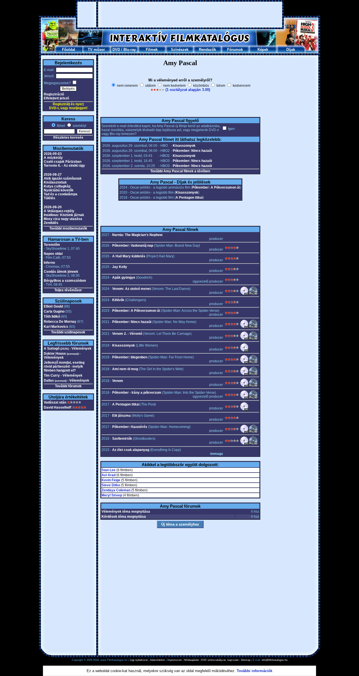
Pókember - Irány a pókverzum (136, 393)
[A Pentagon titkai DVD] (244, 410)
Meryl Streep (112, 495)
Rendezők (207, 49)
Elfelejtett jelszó (56, 98)
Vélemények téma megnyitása (126, 512)
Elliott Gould (53, 306)
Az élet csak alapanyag (130, 450)
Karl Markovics (56, 327)
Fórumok (235, 49)
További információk (254, 671)
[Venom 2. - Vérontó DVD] (244, 339)
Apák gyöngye (123, 277)
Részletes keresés (68, 137)
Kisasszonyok (184, 146)
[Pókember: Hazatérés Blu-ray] (253, 432)
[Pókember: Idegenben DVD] (244, 363)
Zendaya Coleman (116, 490)
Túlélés (49, 198)
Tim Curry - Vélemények (63, 375)
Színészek (179, 49)
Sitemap (245, 660)
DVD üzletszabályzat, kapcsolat (220, 660)
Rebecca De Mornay (60, 322)
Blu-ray (129, 49)
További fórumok (68, 386)
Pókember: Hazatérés (129, 427)
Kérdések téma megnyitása (124, 517)
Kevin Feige (111, 480)
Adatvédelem (157, 660)
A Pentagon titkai (189, 198)
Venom (117, 381)
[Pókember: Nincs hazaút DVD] (244, 327)
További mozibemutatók (68, 228)
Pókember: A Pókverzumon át (216, 187)
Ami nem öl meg (125, 369)
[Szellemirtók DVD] (244, 444)
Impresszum (174, 660)
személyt (79, 126)
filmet (60, 126)
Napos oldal (53, 254)
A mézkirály (53, 158)
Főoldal (68, 49)
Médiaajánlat (191, 660)
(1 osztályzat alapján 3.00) (187, 90)
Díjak (290, 49)
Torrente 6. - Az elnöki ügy (64, 166)
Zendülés (51, 223)
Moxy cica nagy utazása (63, 219)
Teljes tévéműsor (68, 290)
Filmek (152, 49)
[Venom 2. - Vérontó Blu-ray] (253, 339)
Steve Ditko (111, 485)
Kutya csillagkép (57, 186)
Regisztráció (54, 94)
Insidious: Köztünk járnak (64, 215)
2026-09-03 (53, 154)
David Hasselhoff (57, 407)
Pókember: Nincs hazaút (192, 151)
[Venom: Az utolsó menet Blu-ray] (253, 294)
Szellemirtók (122, 439)
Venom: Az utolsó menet (131, 289)
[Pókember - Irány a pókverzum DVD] (244, 398)
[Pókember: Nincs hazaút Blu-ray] (253, 327)
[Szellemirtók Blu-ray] (253, 444)
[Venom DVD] (244, 386)
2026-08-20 (53, 207)
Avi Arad (109, 475)
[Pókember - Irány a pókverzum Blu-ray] (253, 398)
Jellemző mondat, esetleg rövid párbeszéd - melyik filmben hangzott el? (64, 366)
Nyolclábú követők (58, 190)
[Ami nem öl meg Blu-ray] (253, 374)
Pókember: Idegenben (129, 357)
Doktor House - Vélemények (62, 355)
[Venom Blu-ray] (253, 386)
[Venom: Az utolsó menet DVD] (244, 294)
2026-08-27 (53, 175)
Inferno (49, 263)
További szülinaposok (68, 332)
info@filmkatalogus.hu (274, 660)
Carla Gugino (54, 311)
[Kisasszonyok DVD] (244, 351)
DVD (116, 49)
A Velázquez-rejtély (59, 211)
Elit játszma (121, 416)
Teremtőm (52, 245)
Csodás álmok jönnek (61, 272)
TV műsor (96, 49)
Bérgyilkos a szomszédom (65, 281)
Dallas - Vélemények (66, 380)
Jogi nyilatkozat (139, 660)
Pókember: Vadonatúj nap (132, 246)
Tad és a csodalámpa (60, 194)
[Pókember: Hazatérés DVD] (244, 432)
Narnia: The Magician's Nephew (137, 235)
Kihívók (118, 300)
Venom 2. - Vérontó (127, 334)
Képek (262, 49)
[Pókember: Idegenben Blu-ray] (253, 363)
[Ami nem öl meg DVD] (244, 374)
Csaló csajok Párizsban (62, 162)
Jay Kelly (119, 267)
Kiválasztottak (55, 182)
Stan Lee (109, 470)
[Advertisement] (180, 14)
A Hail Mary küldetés (128, 256)
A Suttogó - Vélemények (67, 348)
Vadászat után (55, 402)
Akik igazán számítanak (63, 178)
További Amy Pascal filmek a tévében (180, 171)
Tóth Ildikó (52, 316)
